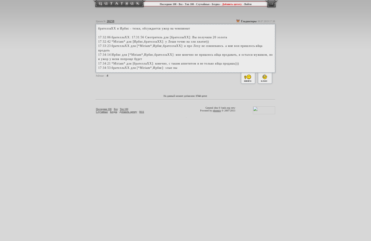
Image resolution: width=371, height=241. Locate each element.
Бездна (216, 4)
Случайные (202, 4)
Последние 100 (168, 4)
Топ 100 (189, 4)
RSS (141, 111)
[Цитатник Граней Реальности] (119, 8)
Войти (248, 4)
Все (180, 4)
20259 (110, 21)
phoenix (217, 110)
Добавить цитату (232, 4)
